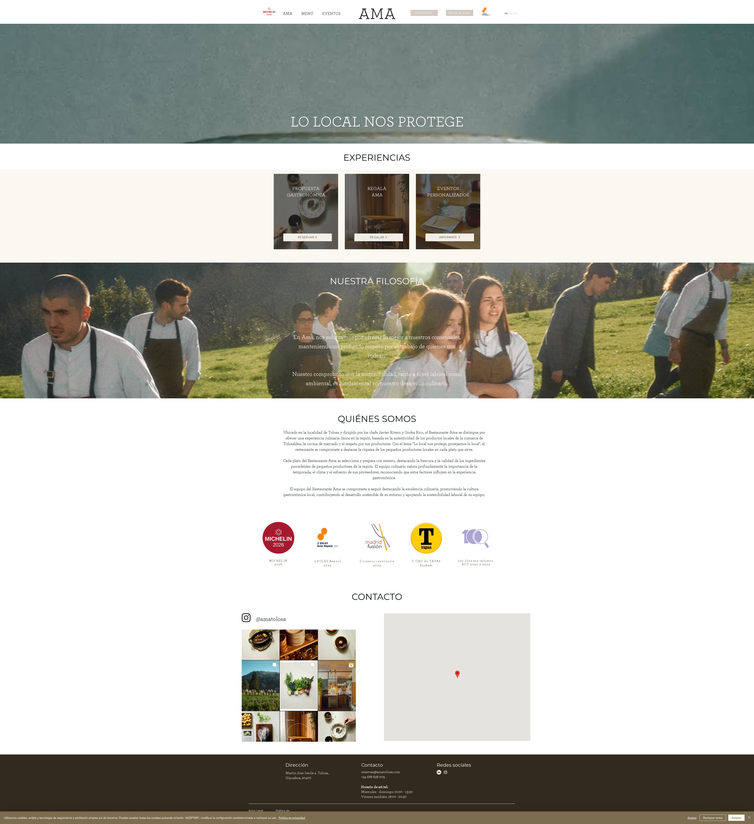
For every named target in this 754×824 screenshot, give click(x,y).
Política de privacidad (292, 818)
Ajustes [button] (691, 818)
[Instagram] (445, 772)
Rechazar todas (713, 818)
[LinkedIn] (439, 772)
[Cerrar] (749, 818)
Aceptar (736, 818)
